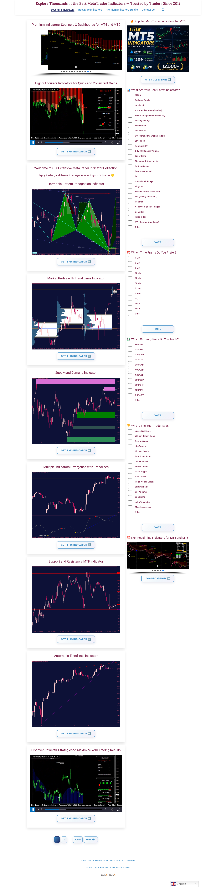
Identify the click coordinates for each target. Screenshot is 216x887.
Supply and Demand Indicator (76, 372)
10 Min (138, 273)
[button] (32, 50)
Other (137, 227)
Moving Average (142, 120)
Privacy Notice (116, 860)
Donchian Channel (143, 171)
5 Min (137, 268)
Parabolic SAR (141, 146)
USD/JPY (139, 349)
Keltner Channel (142, 166)
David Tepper (141, 471)
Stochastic (140, 105)
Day (137, 298)
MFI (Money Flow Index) (146, 196)
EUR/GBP (139, 380)
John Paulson (141, 461)
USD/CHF (139, 359)
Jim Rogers (140, 446)
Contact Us (148, 9)
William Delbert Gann (145, 436)
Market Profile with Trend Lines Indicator (76, 278)
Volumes (139, 202)
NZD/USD (139, 375)
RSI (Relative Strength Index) (148, 110)
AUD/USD (139, 370)
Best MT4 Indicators (62, 9)
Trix (137, 176)
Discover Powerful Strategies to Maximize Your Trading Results (76, 750)
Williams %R (140, 130)
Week (137, 303)
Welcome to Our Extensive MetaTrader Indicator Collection (76, 168)
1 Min (137, 258)
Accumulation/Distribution (147, 191)
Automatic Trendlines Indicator (76, 656)
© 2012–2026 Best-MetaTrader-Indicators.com (108, 867)
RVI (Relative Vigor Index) (147, 222)
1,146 (78, 839)
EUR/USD (139, 344)
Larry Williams (141, 487)
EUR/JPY (139, 390)
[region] (76, 53)
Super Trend (140, 156)
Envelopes (140, 141)
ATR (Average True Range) (147, 207)
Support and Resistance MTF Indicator (76, 561)
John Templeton (142, 502)
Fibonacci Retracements (146, 161)
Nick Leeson (140, 476)
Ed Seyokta (140, 497)
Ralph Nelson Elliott (144, 482)
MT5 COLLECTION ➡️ (158, 79)
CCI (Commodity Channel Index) (150, 136)
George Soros (141, 441)
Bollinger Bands (142, 100)
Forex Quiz (86, 860)
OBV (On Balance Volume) (147, 151)
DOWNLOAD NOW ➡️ (157, 578)
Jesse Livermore (143, 431)
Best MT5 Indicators (90, 9)
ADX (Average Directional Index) (150, 115)
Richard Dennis (142, 451)
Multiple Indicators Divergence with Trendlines (76, 467)
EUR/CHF (139, 385)
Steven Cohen (141, 466)
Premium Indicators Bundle (122, 9)
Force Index (140, 217)
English (181, 883)
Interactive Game (100, 860)
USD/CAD (139, 365)
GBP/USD (139, 354)
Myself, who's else (143, 507)
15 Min (138, 278)
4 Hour (138, 293)
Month (138, 308)
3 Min (137, 263)
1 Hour (138, 288)
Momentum (140, 125)
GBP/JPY (139, 395)
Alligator (139, 186)
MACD (138, 95)
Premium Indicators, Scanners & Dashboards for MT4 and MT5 (76, 24)
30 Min (138, 283)
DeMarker (139, 212)
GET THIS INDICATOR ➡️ (76, 151)
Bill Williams (141, 492)
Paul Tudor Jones (143, 456)
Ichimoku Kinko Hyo (144, 181)
